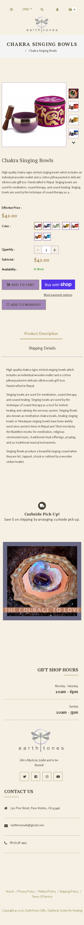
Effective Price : (12, 207)
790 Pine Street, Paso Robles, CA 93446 (35, 808)
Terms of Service (42, 896)
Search (10, 891)
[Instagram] (46, 776)
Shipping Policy (69, 891)
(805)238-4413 (18, 842)
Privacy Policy (26, 891)
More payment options (58, 295)
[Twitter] (24, 776)
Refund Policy (47, 891)
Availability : (9, 269)
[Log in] (57, 9)
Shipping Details (42, 347)
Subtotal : (8, 259)
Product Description (41, 333)
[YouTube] (58, 776)
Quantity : (8, 249)
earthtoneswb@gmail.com (27, 825)
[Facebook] (35, 776)
